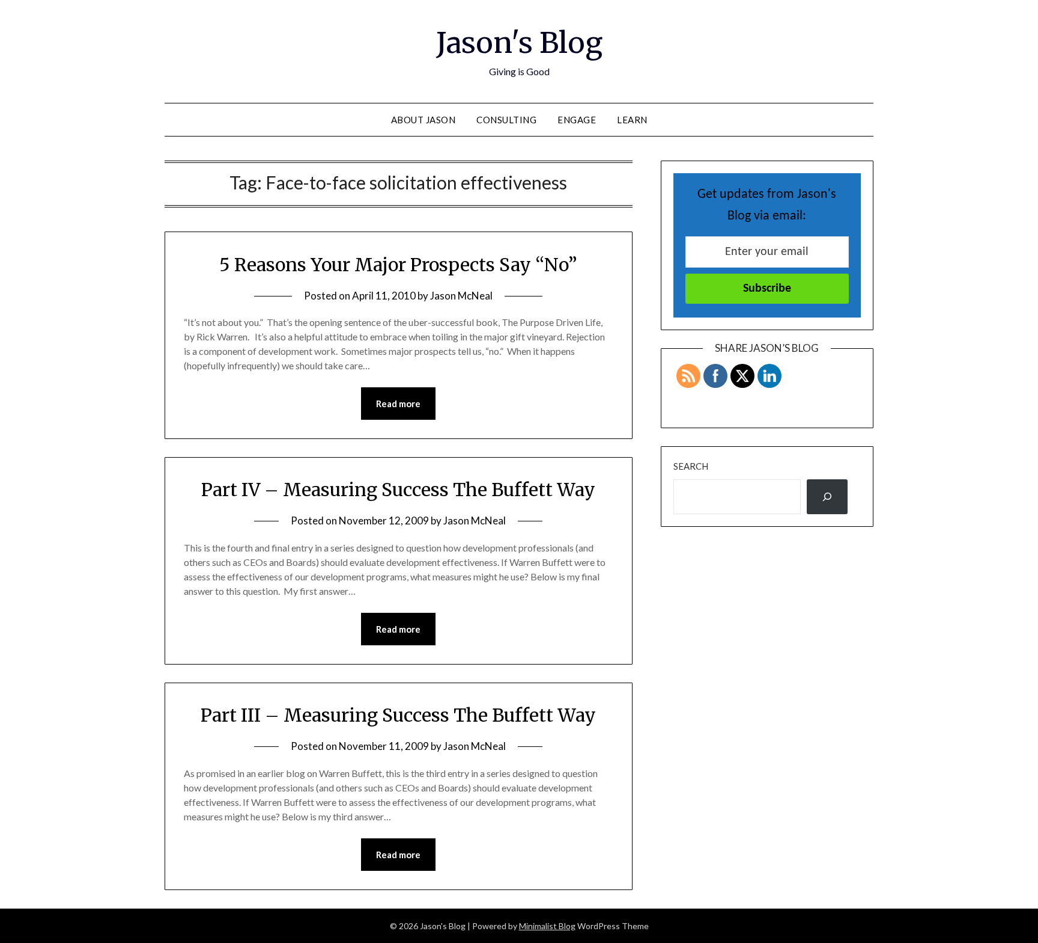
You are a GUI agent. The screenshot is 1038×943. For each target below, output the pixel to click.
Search (690, 466)
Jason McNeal (461, 295)
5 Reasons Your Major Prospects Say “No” (398, 264)
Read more (398, 403)
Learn (632, 119)
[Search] (827, 496)
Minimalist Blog (547, 926)
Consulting (506, 119)
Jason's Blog (519, 43)
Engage (576, 119)
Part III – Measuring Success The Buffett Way (398, 715)
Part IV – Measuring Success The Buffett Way (398, 489)
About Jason (423, 119)
